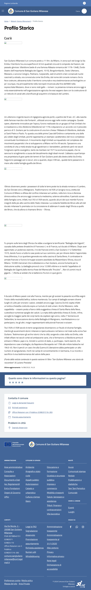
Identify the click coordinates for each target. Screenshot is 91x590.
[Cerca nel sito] (84, 11)
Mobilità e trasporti (55, 492)
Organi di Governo (12, 492)
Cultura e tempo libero (33, 499)
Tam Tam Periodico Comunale (76, 490)
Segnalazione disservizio (32, 533)
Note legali (51, 560)
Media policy (27, 580)
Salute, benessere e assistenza (55, 499)
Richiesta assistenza (35, 547)
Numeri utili (31, 552)
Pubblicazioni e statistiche (75, 482)
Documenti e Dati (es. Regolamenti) (12, 482)
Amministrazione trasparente (54, 528)
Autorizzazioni (32, 484)
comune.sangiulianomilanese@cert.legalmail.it (13, 559)
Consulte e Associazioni (9, 473)
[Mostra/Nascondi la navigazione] (2, 10)
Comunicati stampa (77, 471)
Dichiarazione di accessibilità (54, 567)
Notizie (71, 475)
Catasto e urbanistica (30, 490)
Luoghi (71, 511)
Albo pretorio (53, 547)
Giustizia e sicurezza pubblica (56, 477)
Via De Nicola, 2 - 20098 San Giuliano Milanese (13, 529)
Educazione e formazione (53, 469)
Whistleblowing (32, 556)
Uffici (6, 496)
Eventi (71, 507)
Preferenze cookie (12, 580)
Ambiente (30, 467)
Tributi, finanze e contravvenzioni (54, 507)
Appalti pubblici (32, 479)
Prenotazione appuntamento (32, 541)
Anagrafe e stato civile (33, 473)
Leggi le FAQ (31, 526)
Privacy (50, 552)
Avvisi (71, 467)
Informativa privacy (55, 556)
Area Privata (24, 583)
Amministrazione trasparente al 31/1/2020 (54, 539)
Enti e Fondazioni (12, 488)
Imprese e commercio (52, 486)
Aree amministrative (13, 467)
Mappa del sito (10, 583)
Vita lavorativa (53, 513)
